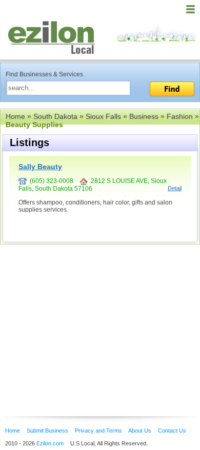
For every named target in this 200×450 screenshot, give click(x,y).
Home (15, 116)
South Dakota (55, 116)
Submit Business (47, 430)
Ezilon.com (50, 443)
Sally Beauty (40, 166)
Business (143, 116)
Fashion (180, 116)
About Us (139, 430)
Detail (175, 188)
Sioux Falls (103, 116)
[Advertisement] (82, 315)
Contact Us (172, 430)
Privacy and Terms (98, 430)
